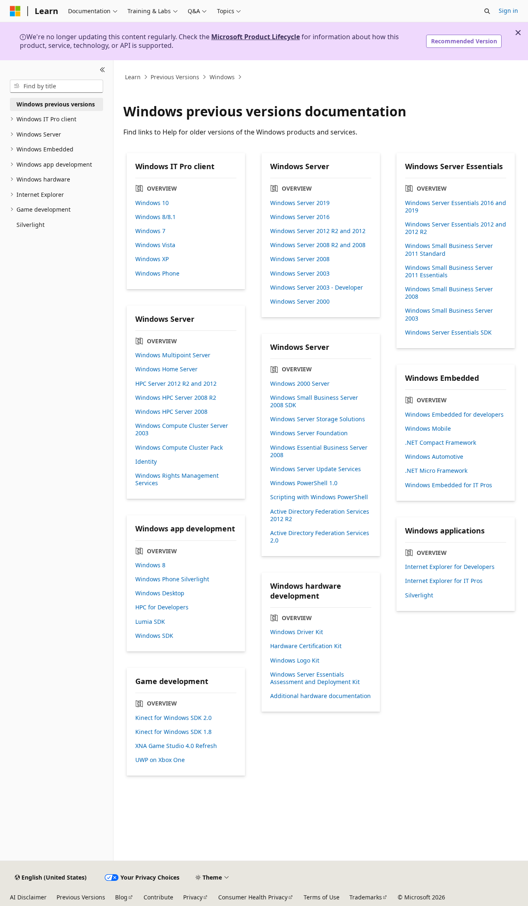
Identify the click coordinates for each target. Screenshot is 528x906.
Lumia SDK (150, 621)
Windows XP (152, 259)
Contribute (158, 897)
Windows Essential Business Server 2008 (319, 451)
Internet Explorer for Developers (450, 567)
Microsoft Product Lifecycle (255, 36)
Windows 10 (152, 203)
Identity (146, 461)
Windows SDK (154, 635)
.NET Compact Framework (440, 442)
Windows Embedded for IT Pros (448, 485)
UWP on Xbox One (160, 760)
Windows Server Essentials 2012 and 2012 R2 (455, 228)
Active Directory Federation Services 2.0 (319, 536)
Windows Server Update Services (315, 469)
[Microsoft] (15, 11)
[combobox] (56, 86)
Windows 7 (150, 231)
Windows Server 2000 (300, 301)
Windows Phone (157, 273)
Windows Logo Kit (294, 660)
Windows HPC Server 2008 (171, 411)
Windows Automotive (434, 456)
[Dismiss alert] (518, 32)
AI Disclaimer (28, 897)
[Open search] (487, 11)
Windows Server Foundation (309, 433)
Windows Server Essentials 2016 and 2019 (455, 206)
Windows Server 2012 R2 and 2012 (317, 231)
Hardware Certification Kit (306, 646)
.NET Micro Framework (436, 470)
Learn (133, 77)
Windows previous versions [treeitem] (55, 104)
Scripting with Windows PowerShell (319, 497)
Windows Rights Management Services (177, 479)
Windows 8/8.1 (155, 217)
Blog (121, 897)
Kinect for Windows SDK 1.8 (173, 732)
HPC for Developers (162, 607)
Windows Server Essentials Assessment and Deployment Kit (315, 678)
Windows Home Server (166, 369)
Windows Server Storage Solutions (317, 419)
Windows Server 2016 (300, 217)
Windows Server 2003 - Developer (316, 287)
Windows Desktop (159, 593)
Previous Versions (175, 77)
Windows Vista (155, 245)
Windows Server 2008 (300, 259)
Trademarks (365, 897)
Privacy (193, 897)
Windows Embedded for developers (454, 414)
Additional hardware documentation (320, 696)
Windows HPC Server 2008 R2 (175, 397)
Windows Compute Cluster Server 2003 (181, 429)
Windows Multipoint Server (172, 355)
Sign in (508, 10)
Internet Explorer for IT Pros (444, 581)
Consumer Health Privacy (253, 897)
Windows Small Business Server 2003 (449, 314)
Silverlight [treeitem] (30, 225)
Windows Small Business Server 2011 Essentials (449, 271)
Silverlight (419, 595)
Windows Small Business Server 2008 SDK (314, 401)
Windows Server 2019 (300, 203)
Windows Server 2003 (300, 273)
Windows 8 (150, 565)
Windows (222, 77)
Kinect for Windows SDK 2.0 (173, 718)
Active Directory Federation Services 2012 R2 (319, 515)
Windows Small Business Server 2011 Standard (449, 249)
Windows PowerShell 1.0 (303, 483)
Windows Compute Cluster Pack (179, 447)
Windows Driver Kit (296, 632)
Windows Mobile (428, 428)
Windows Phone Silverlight (172, 579)
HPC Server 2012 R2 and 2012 (176, 383)
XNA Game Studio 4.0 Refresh (176, 746)
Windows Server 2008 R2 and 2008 (317, 245)
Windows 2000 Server (300, 383)
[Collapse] (102, 70)
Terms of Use (321, 897)
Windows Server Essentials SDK (448, 332)
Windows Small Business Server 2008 (449, 292)
